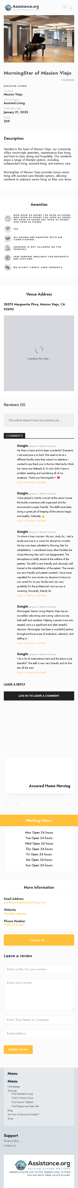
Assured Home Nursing (49, 786)
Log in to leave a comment (31, 482)
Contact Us (10, 1145)
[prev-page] (7, 804)
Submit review (18, 1049)
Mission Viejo (13, 94)
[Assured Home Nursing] (39, 770)
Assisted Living (15, 86)
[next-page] (16, 804)
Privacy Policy (11, 1141)
